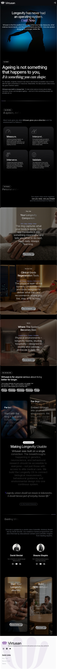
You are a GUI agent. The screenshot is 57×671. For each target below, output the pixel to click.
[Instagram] (12, 564)
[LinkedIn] (20, 564)
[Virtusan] (8, 3)
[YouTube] (16, 564)
